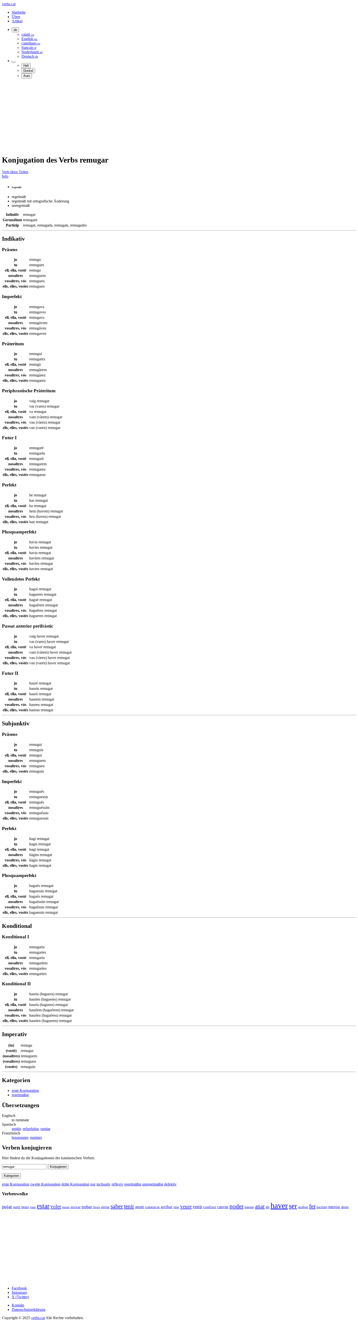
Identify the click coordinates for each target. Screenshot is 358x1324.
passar (249, 1207)
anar (260, 1206)
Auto (26, 76)
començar (152, 1207)
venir (197, 1206)
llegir (96, 1207)
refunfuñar (30, 1129)
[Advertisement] (148, 116)
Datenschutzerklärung (28, 1309)
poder (236, 1206)
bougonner (20, 1137)
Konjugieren (58, 1167)
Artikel (17, 21)
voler (55, 1206)
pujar (7, 1206)
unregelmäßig (152, 1184)
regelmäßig (20, 1095)
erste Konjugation (25, 1090)
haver (279, 1205)
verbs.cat (9, 4)
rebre (176, 1207)
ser (293, 1206)
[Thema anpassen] (14, 62)
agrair (139, 1207)
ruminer (36, 1137)
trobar (87, 1206)
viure (33, 1207)
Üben (16, 17)
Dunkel (28, 71)
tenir (129, 1206)
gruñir (16, 1129)
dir (268, 1207)
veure (186, 1206)
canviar (222, 1207)
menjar (334, 1207)
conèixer (209, 1207)
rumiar (45, 1129)
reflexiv (117, 1184)
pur (92, 1184)
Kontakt (18, 1305)
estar (43, 1206)
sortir (16, 1207)
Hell (26, 65)
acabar (303, 1207)
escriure (322, 1207)
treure (66, 1207)
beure (25, 1207)
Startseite (19, 12)
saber (117, 1206)
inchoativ (103, 1184)
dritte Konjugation (75, 1184)
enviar (105, 1207)
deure (345, 1207)
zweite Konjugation (45, 1184)
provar (76, 1207)
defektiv (170, 1184)
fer (312, 1206)
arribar (166, 1207)
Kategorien (11, 1176)
